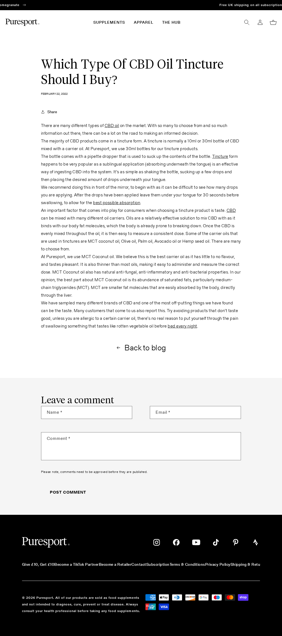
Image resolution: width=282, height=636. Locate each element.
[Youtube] (196, 542)
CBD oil (112, 125)
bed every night (182, 326)
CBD (231, 210)
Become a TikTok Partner (76, 564)
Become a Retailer (115, 564)
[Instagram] (156, 542)
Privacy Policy (218, 564)
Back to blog (145, 347)
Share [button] (52, 112)
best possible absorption (116, 202)
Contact (138, 564)
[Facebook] (176, 542)
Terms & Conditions (187, 564)
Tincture (220, 156)
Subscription (158, 564)
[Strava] (255, 542)
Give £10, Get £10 (38, 564)
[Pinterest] (235, 542)
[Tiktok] (216, 542)
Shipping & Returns (248, 564)
